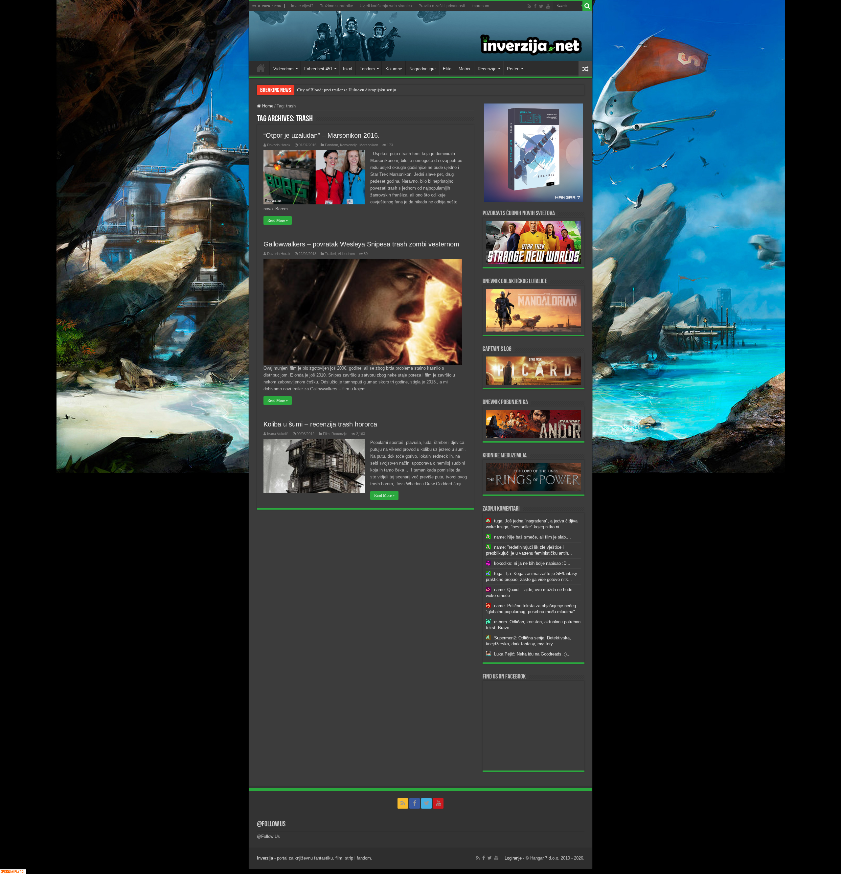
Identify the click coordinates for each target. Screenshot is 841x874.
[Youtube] (548, 6)
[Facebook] (535, 6)
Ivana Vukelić (277, 434)
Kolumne (393, 68)
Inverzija (265, 858)
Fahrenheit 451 (318, 68)
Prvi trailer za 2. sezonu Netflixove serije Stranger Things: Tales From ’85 (362, 89)
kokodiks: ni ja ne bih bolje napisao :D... (532, 563)
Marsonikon (368, 145)
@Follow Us (271, 824)
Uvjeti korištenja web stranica (386, 6)
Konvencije (348, 145)
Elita (447, 68)
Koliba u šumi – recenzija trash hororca (320, 424)
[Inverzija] (420, 36)
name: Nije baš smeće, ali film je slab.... (532, 537)
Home (260, 68)
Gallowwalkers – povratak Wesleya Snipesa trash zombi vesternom (361, 244)
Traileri (330, 254)
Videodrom (283, 68)
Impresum (480, 6)
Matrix (464, 68)
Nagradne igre (422, 68)
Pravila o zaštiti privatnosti (442, 6)
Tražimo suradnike (336, 6)
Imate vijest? (302, 6)
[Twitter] (541, 6)
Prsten (513, 68)
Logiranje (513, 858)
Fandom (367, 68)
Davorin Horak (278, 145)
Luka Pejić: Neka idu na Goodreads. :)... (532, 654)
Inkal (347, 68)
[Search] (587, 6)
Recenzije (487, 68)
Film (326, 434)
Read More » (277, 220)
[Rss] (529, 6)
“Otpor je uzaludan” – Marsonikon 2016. (321, 135)
